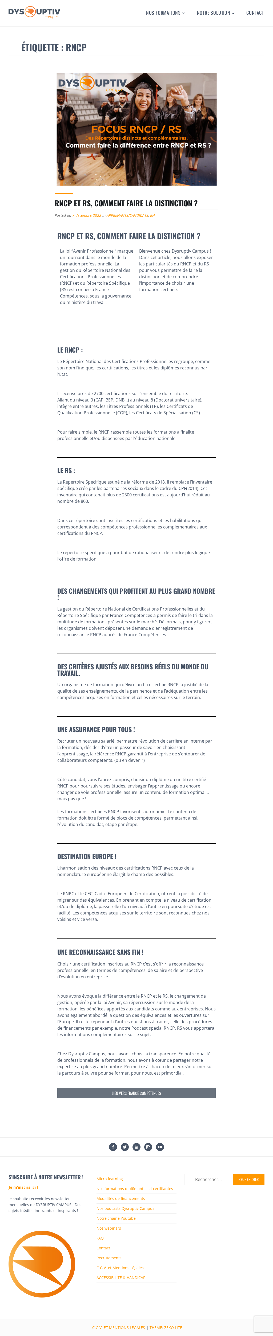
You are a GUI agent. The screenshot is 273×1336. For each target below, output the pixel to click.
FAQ (100, 1238)
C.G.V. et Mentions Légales (120, 1267)
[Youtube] (160, 1147)
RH (152, 215)
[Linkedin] (136, 1147)
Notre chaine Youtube (116, 1218)
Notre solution (213, 12)
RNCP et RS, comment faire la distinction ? (126, 203)
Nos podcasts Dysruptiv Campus (125, 1208)
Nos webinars (109, 1228)
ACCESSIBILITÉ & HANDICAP (121, 1277)
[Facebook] (113, 1147)
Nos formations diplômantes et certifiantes (135, 1188)
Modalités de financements (121, 1198)
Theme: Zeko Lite (166, 1327)
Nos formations (163, 12)
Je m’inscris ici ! (23, 1187)
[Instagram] (148, 1147)
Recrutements (109, 1257)
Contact (255, 12)
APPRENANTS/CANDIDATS (127, 215)
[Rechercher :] (224, 1179)
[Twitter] (124, 1147)
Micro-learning (110, 1178)
